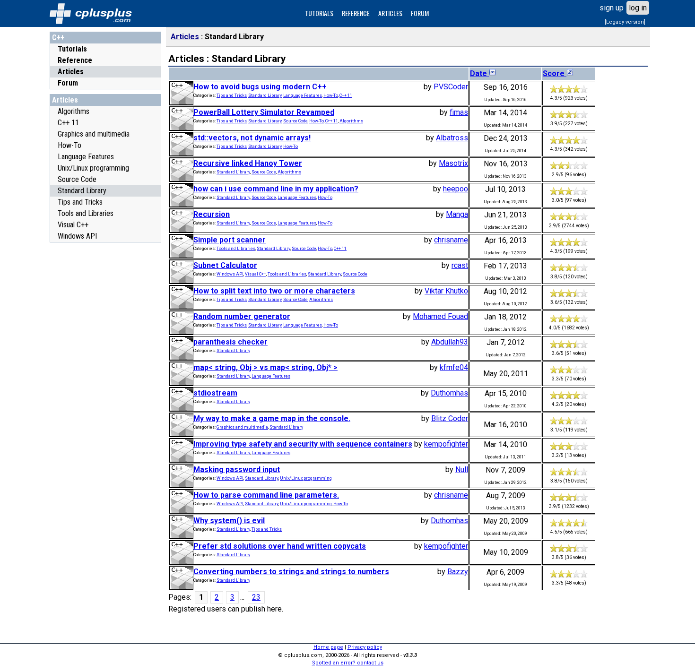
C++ (58, 37)
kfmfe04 (454, 367)
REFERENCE (356, 13)
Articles (71, 71)
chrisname (451, 239)
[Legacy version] (625, 22)
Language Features (86, 156)
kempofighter (446, 443)
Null (461, 469)
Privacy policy (365, 647)
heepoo (455, 188)
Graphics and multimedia (94, 133)
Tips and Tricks (80, 202)
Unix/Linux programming (93, 168)
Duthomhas (449, 392)
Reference (75, 60)
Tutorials (72, 48)
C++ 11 (68, 122)
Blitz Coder (449, 418)
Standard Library (82, 190)
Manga (457, 214)
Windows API (77, 236)
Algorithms (73, 111)
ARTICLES (390, 13)
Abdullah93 (449, 341)
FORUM (420, 13)
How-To (69, 145)
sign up (611, 7)
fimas (459, 112)
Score (554, 73)
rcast (460, 265)
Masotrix (453, 163)
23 (256, 597)
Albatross (452, 137)
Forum (68, 82)
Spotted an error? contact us (347, 663)
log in (638, 7)
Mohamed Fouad (440, 316)
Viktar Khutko (446, 290)
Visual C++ (73, 224)
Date (479, 73)
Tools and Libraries (85, 213)
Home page (328, 647)
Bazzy (457, 571)
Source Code (77, 179)
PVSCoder (451, 86)
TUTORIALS (319, 13)
